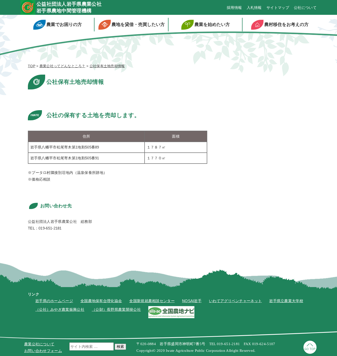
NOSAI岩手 (192, 301)
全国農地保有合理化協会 (101, 301)
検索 (120, 346)
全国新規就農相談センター (152, 301)
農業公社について (39, 344)
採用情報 (234, 7)
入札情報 (254, 7)
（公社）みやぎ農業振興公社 (59, 309)
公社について (305, 7)
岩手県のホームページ (54, 301)
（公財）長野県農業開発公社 (116, 309)
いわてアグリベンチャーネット (235, 301)
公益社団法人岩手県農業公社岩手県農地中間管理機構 (69, 7)
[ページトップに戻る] (310, 352)
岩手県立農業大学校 (286, 301)
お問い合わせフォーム (43, 351)
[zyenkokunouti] (171, 317)
